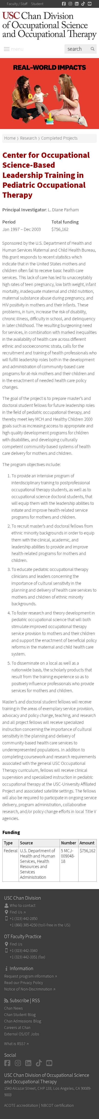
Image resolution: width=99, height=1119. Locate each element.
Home (10, 138)
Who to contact (22, 905)
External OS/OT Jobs (21, 1034)
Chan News (13, 1008)
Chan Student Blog (20, 1015)
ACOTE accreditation (21, 1105)
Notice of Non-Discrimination (28, 989)
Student (37, 3)
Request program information (29, 976)
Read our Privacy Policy (23, 983)
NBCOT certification (57, 1105)
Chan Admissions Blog (22, 1021)
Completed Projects (59, 138)
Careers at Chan (17, 1028)
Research (28, 138)
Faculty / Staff (17, 3)
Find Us (16, 912)
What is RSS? (14, 1044)
